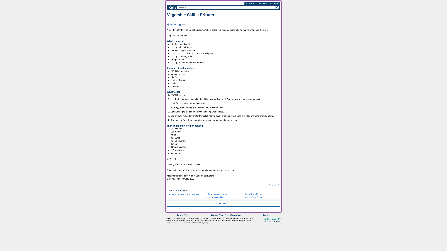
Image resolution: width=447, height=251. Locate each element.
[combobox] (226, 7)
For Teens (274, 3)
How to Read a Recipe (253, 194)
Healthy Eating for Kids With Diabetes (185, 194)
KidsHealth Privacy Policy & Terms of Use (226, 215)
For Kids (263, 3)
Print (184, 24)
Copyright (266, 215)
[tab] (274, 186)
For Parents (251, 3)
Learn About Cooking (216, 197)
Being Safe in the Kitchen (217, 194)
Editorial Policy (182, 215)
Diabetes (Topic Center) (253, 197)
